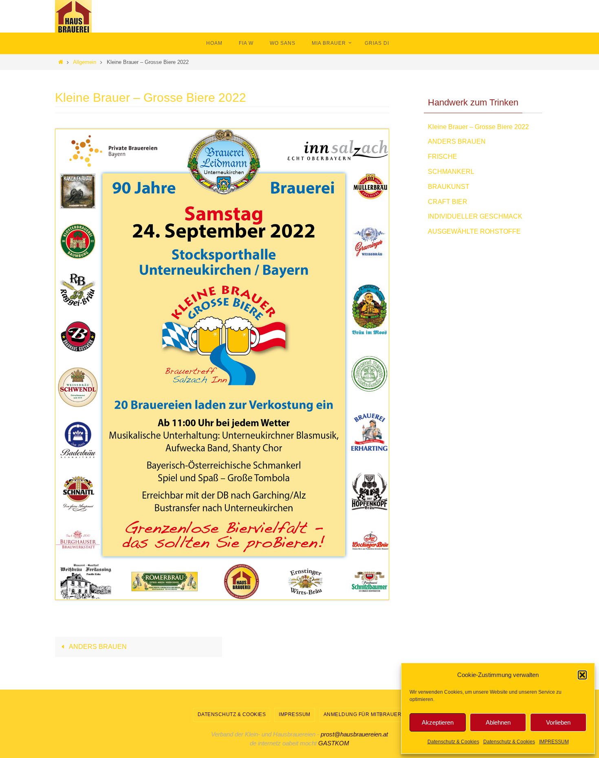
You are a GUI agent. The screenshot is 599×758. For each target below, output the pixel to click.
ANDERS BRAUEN (97, 646)
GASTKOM (333, 743)
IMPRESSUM (554, 742)
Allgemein (84, 62)
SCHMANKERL (451, 171)
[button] (582, 675)
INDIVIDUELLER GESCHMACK (475, 216)
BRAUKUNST (448, 186)
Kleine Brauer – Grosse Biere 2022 (478, 126)
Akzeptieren (438, 722)
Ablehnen (498, 722)
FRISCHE (442, 156)
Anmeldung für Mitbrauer (363, 714)
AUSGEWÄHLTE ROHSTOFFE (474, 231)
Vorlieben (558, 722)
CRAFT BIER (447, 201)
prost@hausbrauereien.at (354, 734)
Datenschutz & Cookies (453, 742)
